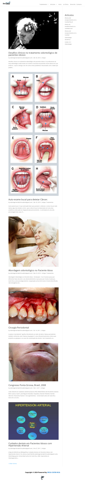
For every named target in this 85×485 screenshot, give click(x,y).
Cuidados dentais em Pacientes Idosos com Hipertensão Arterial (30, 444)
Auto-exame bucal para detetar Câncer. (28, 199)
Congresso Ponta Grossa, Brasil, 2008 (27, 385)
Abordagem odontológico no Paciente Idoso (30, 270)
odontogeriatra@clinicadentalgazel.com (21, 58)
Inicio (59, 4)
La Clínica (65, 4)
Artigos (44, 58)
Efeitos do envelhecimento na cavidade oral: (70, 26)
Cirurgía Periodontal (18, 327)
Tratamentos (49, 202)
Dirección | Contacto (76, 4)
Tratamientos (43, 4)
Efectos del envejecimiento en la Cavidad (70, 33)
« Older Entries (12, 463)
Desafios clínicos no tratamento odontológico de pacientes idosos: (32, 53)
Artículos (52, 4)
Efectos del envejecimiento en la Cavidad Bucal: (70, 20)
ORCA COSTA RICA (42, 472)
